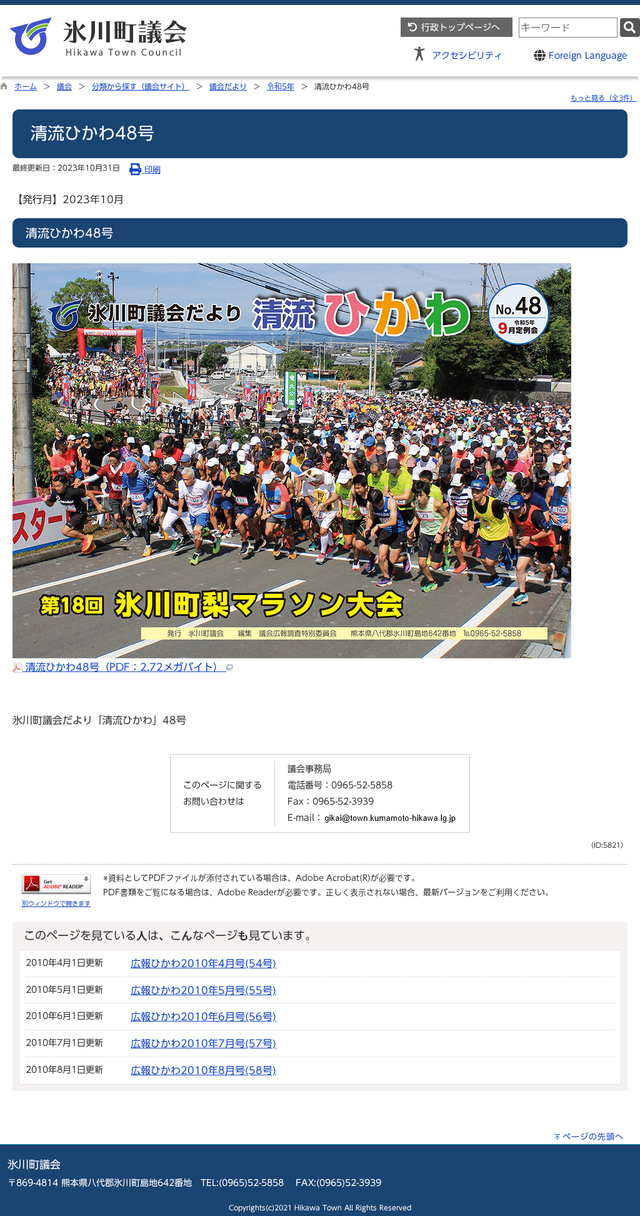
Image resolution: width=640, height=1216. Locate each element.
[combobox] (568, 27)
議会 (64, 86)
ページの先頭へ (593, 1137)
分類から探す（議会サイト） (140, 86)
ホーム (25, 86)
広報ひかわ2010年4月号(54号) (203, 963)
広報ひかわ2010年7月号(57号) (203, 1043)
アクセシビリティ (467, 55)
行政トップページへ (459, 27)
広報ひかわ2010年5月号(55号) (203, 990)
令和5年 (280, 86)
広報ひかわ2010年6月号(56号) (203, 1017)
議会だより (228, 86)
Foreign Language (587, 55)
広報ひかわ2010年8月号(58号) (203, 1070)
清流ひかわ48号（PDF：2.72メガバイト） (124, 667)
